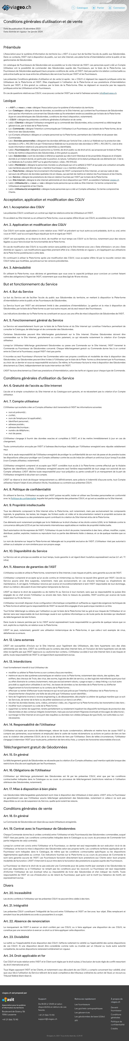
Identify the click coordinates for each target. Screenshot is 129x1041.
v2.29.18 (79, 1036)
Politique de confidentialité (23, 498)
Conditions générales (116, 1016)
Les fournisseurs (82, 1004)
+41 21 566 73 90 (10, 1019)
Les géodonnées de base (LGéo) (90, 1016)
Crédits (114, 1028)
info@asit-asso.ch (108, 93)
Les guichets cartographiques (89, 1008)
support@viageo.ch (47, 1019)
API (76, 1020)
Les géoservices (82, 1012)
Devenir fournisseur (116, 1009)
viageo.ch (114, 180)
